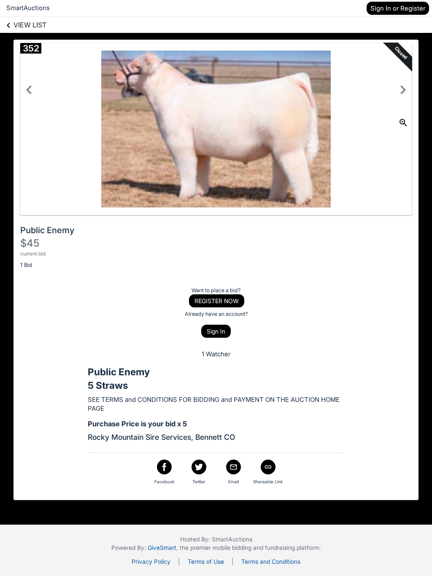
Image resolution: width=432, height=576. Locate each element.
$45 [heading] (29, 243)
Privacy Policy (151, 561)
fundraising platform (292, 547)
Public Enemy (47, 230)
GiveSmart (162, 547)
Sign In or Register (397, 8)
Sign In (216, 331)
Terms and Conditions (270, 561)
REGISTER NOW (216, 300)
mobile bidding (232, 547)
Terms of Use (206, 561)
